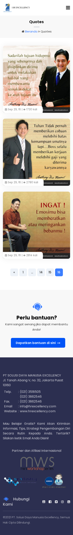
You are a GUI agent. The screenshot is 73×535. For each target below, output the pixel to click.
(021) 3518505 (30, 391)
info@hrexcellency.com (38, 406)
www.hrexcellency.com (37, 411)
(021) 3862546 (31, 396)
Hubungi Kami (16, 501)
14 (41, 272)
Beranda (31, 31)
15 (49, 272)
